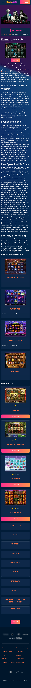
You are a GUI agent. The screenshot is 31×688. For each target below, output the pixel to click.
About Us (4, 655)
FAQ (3, 648)
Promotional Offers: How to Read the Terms (15, 601)
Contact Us (15, 544)
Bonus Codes (15, 525)
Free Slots (15, 581)
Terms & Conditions (7, 651)
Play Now (25, 2)
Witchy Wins (15, 309)
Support (18, 655)
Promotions (15, 562)
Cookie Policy (20, 662)
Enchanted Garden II (15, 445)
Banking (15, 553)
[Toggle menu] (3, 2)
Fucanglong (15, 513)
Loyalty (15, 590)
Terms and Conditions (8, 662)
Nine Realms (15, 371)
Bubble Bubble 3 (15, 340)
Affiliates (4, 658)
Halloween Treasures (15, 278)
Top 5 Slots (15, 609)
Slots (15, 535)
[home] (12, 3)
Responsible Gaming (22, 648)
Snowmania (15, 479)
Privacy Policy (20, 658)
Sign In (15, 572)
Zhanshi (15, 410)
